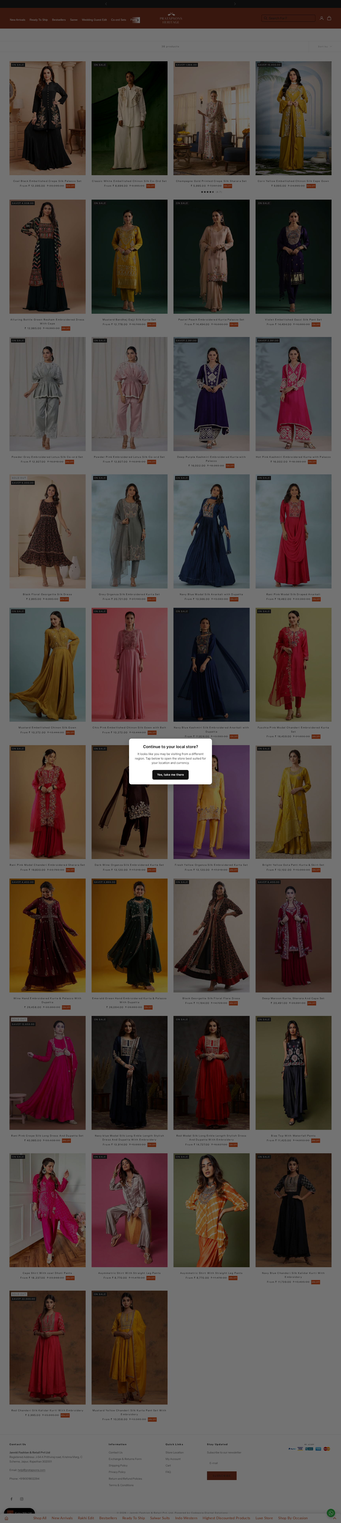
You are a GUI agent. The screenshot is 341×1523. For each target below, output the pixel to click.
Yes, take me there (170, 774)
